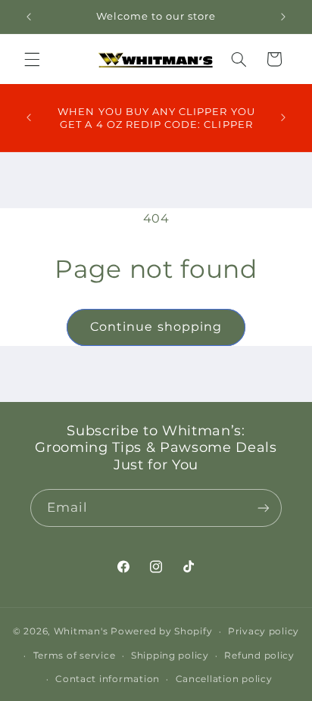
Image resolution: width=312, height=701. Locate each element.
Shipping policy (170, 655)
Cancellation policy (224, 679)
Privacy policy (263, 631)
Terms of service (74, 655)
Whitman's (81, 631)
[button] (31, 59)
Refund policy (259, 655)
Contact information (107, 679)
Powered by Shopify (161, 631)
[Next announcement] (283, 16)
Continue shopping (156, 326)
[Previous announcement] (28, 16)
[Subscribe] (263, 507)
